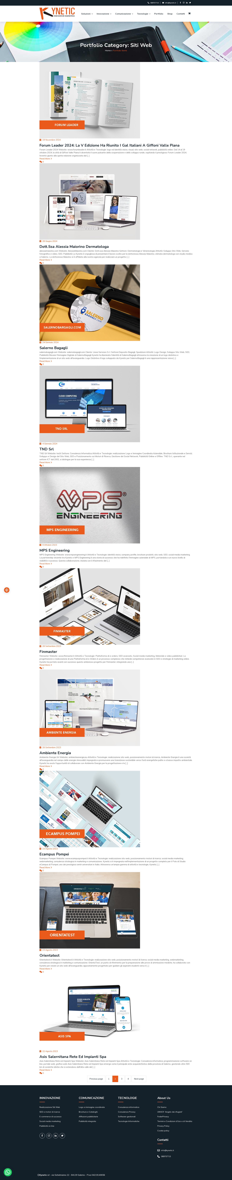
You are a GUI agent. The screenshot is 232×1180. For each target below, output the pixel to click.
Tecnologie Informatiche (128, 1121)
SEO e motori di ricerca (49, 1112)
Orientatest (49, 955)
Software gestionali (126, 1116)
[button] (8, 1172)
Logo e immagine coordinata (92, 1107)
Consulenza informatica (128, 1107)
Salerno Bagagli (53, 347)
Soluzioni (85, 13)
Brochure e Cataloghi (88, 1112)
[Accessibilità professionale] (6, 590)
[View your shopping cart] (189, 14)
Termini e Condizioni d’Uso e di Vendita (174, 1121)
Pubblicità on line (46, 1126)
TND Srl (46, 449)
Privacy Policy (163, 1126)
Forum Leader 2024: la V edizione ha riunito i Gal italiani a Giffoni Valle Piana (109, 145)
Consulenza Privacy (126, 1112)
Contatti (181, 13)
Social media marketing (50, 1121)
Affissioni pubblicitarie (88, 1116)
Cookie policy (163, 1130)
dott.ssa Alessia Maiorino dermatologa (74, 246)
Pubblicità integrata (87, 1121)
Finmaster (48, 651)
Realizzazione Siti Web (49, 1107)
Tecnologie (142, 13)
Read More (44, 158)
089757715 (154, 3)
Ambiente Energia (55, 753)
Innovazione (103, 13)
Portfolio (158, 13)
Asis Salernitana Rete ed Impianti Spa (72, 1056)
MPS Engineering (54, 550)
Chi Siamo (161, 1107)
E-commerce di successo (50, 1116)
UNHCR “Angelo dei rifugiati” (170, 1112)
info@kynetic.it (170, 3)
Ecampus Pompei (54, 854)
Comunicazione (123, 13)
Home (108, 50)
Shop (170, 13)
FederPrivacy (163, 1116)
